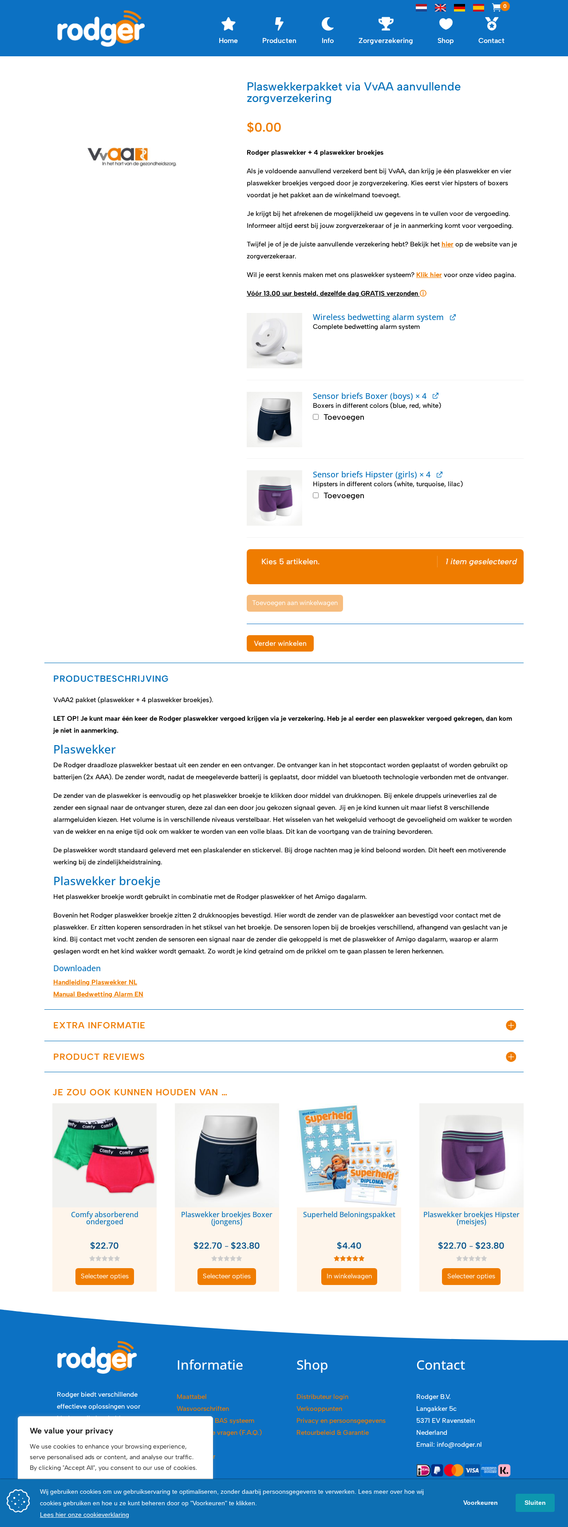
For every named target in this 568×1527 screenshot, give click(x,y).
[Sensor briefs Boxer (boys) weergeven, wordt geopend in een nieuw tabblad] (435, 395)
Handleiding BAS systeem (215, 1421)
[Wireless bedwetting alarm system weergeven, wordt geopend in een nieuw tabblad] (453, 316)
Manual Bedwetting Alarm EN (98, 994)
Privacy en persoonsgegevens (341, 1421)
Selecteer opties (105, 1276)
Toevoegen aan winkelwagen (295, 603)
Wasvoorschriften (203, 1409)
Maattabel (192, 1397)
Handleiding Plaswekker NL (95, 982)
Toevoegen (342, 417)
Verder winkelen (280, 643)
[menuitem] (228, 28)
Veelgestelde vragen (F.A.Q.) (219, 1433)
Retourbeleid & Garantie (332, 1433)
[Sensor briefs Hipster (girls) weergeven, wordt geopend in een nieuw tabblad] (439, 474)
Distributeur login (322, 1397)
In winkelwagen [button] (349, 1276)
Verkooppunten (319, 1409)
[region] (115, 1462)
